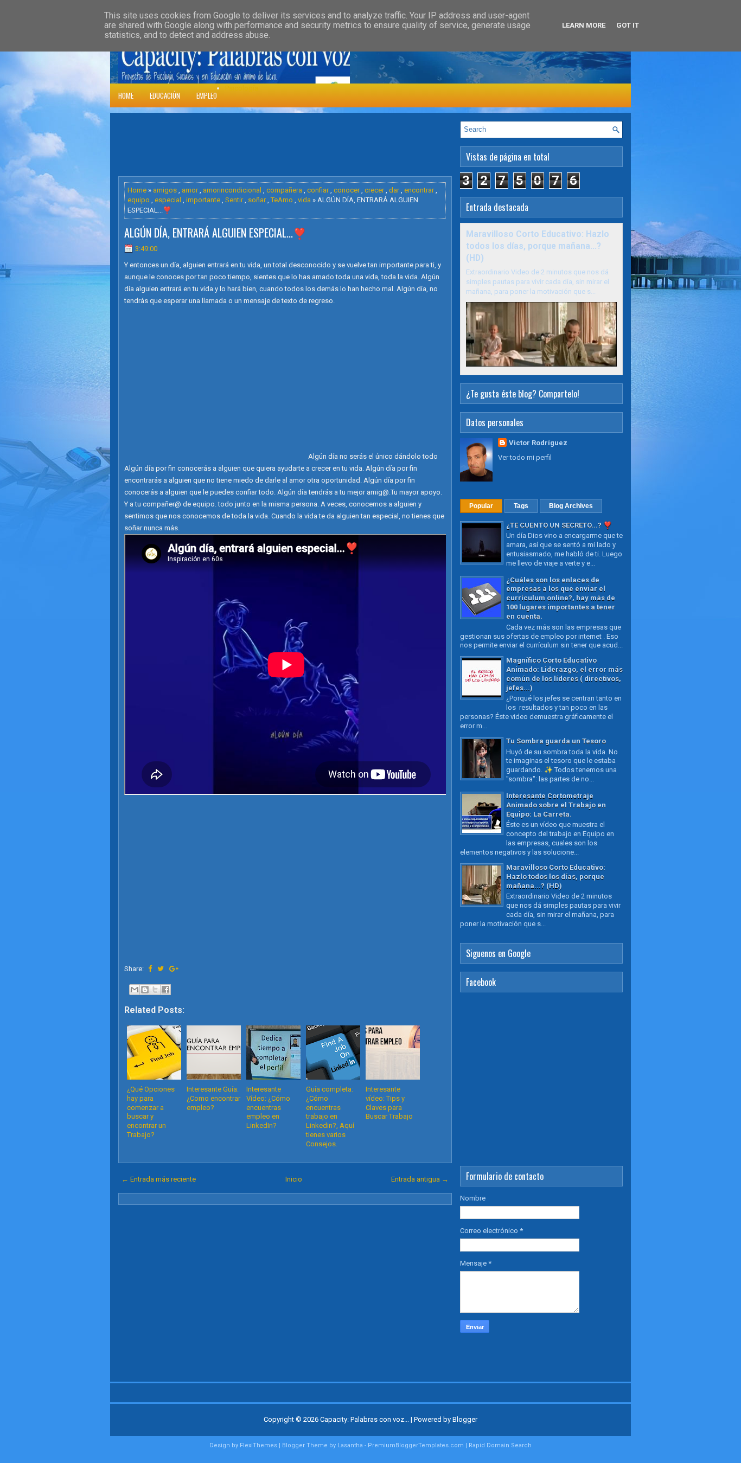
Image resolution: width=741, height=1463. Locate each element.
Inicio (293, 1179)
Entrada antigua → (420, 1179)
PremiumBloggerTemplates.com (416, 1445)
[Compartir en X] (155, 989)
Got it (627, 25)
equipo (138, 200)
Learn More (583, 25)
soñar (257, 200)
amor (190, 190)
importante (203, 200)
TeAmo (282, 200)
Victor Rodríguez (538, 443)
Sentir (234, 200)
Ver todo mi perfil (525, 457)
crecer (374, 190)
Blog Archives (571, 506)
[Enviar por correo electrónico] (134, 989)
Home (125, 95)
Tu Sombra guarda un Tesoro (556, 741)
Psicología (241, 88)
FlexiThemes (258, 1445)
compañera (284, 190)
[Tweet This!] (161, 969)
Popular (481, 506)
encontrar (419, 190)
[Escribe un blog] (144, 989)
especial (168, 200)
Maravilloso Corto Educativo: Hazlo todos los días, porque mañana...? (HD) (537, 246)
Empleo (206, 95)
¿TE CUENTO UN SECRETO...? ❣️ (559, 525)
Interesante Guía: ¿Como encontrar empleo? (213, 1098)
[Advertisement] (315, 145)
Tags (521, 506)
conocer (347, 190)
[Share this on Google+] (174, 969)
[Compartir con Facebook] (165, 989)
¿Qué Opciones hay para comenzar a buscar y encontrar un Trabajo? (151, 1112)
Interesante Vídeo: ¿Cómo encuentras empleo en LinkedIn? (268, 1107)
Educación (165, 95)
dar (394, 190)
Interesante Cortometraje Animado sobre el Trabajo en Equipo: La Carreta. (556, 805)
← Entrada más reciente (159, 1179)
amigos (165, 190)
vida (304, 200)
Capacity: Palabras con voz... (364, 1419)
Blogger (464, 1419)
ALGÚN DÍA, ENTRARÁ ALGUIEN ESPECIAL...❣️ (215, 233)
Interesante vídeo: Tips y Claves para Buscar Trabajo (389, 1103)
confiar (318, 190)
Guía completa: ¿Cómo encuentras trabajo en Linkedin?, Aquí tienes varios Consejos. (330, 1116)
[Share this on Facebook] (150, 969)
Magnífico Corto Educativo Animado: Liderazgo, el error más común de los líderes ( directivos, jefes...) (564, 674)
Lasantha (350, 1445)
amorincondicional (232, 190)
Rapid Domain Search (500, 1445)
